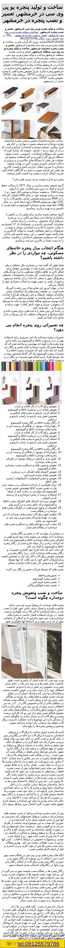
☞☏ (32, 944)
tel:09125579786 (38, 944)
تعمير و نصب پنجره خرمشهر (31, 35)
